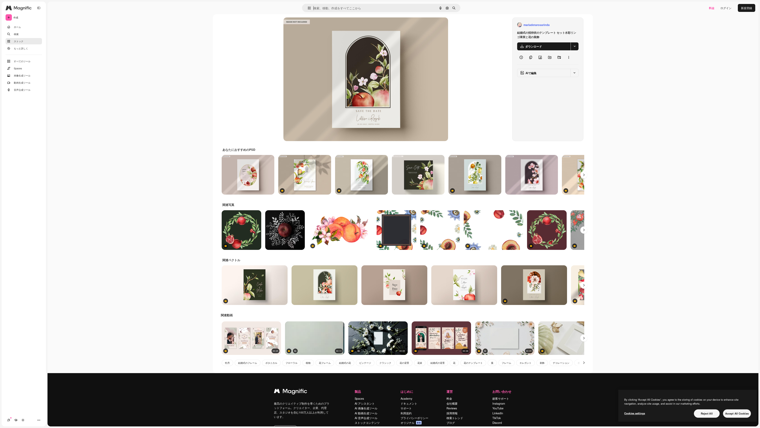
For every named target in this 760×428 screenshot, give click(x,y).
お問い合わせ (501, 391)
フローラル (291, 362)
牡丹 (227, 362)
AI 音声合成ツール (366, 418)
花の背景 (404, 362)
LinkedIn (497, 413)
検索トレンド (454, 418)
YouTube (498, 408)
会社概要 (452, 403)
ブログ (450, 423)
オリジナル (310, 25)
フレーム (506, 362)
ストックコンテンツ (367, 423)
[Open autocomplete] (307, 8)
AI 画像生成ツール (366, 408)
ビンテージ (365, 362)
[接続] (9, 420)
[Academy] (16, 420)
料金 (711, 8)
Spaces (359, 398)
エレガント (525, 362)
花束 (419, 362)
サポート (406, 408)
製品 (358, 391)
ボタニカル (271, 362)
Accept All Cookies (737, 413)
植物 (308, 362)
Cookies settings (634, 413)
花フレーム (325, 362)
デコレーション (561, 362)
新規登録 (746, 8)
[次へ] (583, 175)
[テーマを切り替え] (23, 420)
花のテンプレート (473, 362)
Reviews (451, 408)
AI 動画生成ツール (366, 413)
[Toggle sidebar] (39, 8)
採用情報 (452, 413)
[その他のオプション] (569, 57)
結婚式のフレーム (247, 362)
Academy (406, 398)
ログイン (726, 8)
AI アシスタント (365, 403)
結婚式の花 (345, 362)
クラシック (385, 362)
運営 (449, 391)
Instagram (498, 403)
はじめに (407, 391)
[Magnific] (290, 392)
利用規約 (406, 413)
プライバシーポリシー (414, 418)
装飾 (542, 362)
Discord (497, 423)
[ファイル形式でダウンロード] (575, 46)
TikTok (496, 418)
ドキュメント (409, 403)
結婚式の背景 (437, 362)
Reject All (707, 413)
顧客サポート (500, 398)
